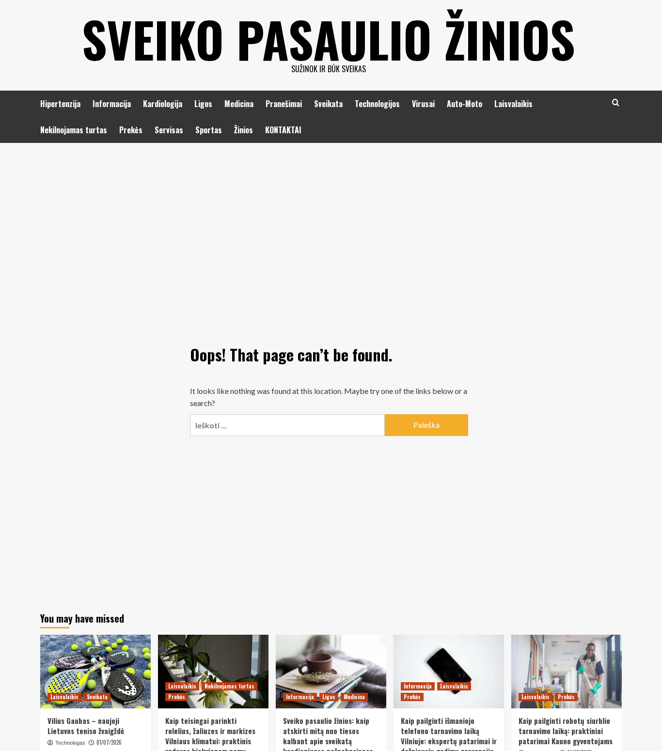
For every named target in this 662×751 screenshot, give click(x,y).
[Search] (616, 102)
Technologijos (377, 104)
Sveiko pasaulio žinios (328, 39)
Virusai (423, 104)
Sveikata (328, 104)
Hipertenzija (60, 104)
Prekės (130, 130)
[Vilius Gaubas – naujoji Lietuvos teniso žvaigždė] (95, 671)
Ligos (203, 104)
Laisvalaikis (513, 104)
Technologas (70, 743)
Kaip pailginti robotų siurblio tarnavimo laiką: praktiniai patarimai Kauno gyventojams (566, 730)
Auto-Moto (464, 104)
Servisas (169, 130)
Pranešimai (284, 104)
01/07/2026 (109, 742)
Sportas (208, 130)
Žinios (243, 130)
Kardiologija (162, 104)
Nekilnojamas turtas (73, 130)
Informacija (112, 104)
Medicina (238, 104)
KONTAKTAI (283, 130)
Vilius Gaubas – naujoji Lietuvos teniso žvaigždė (85, 725)
